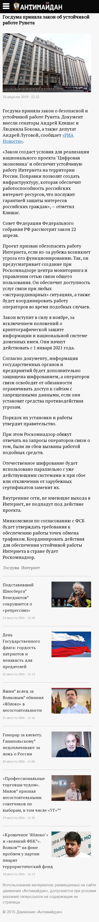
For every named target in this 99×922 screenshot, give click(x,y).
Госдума (11, 567)
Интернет (30, 567)
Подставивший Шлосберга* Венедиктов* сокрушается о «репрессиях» (18, 597)
